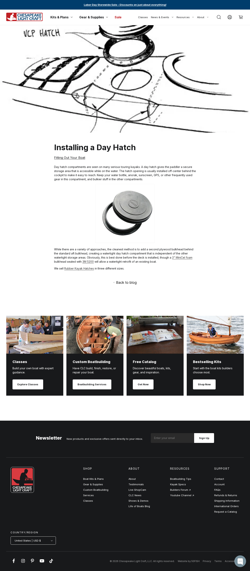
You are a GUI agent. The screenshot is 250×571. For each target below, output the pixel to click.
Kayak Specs (178, 484)
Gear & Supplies (93, 484)
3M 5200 (88, 261)
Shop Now (204, 384)
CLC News (135, 495)
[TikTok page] (51, 563)
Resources (183, 17)
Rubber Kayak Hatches (79, 268)
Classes (143, 17)
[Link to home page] (22, 492)
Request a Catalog (225, 511)
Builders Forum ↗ (180, 489)
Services (88, 495)
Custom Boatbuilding (95, 489)
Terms (218, 561)
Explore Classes (27, 384)
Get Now (143, 384)
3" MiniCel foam (182, 257)
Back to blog (126, 282)
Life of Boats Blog (139, 506)
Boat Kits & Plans (93, 478)
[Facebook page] (14, 563)
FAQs (217, 489)
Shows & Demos (138, 500)
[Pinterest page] (32, 563)
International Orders (226, 506)
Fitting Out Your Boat (69, 158)
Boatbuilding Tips (180, 478)
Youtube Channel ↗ (182, 495)
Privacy (207, 561)
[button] (219, 17)
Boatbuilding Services (92, 384)
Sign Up (204, 438)
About (200, 17)
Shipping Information (226, 500)
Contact (219, 478)
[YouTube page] (42, 563)
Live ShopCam (137, 489)
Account (219, 484)
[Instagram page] (23, 563)
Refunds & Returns (225, 495)
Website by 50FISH (189, 561)
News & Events (160, 17)
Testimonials (136, 484)
